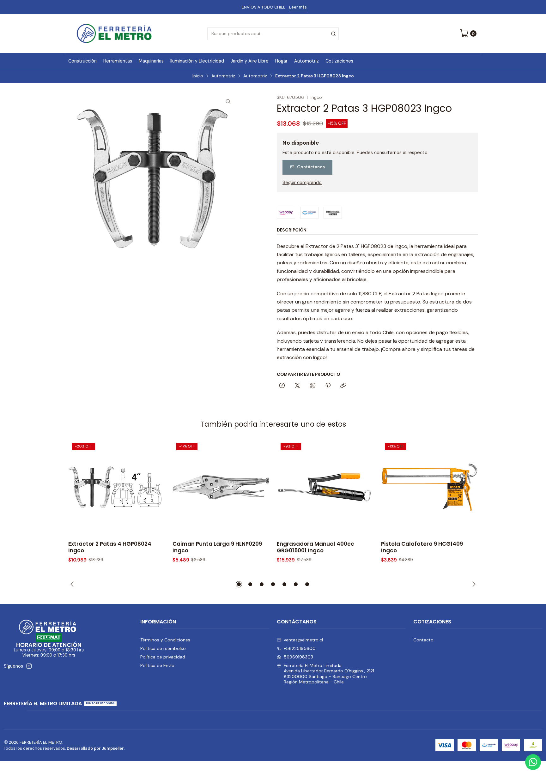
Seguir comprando (302, 182)
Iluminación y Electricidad (197, 61)
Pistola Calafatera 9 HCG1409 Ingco (422, 547)
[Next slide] (473, 584)
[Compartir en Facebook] (282, 386)
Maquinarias (151, 61)
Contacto (423, 640)
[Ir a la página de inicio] (114, 33)
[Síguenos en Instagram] (29, 666)
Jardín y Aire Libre (250, 61)
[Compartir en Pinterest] (328, 386)
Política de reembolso (163, 648)
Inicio (197, 76)
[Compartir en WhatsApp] (312, 386)
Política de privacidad (162, 657)
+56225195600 (300, 648)
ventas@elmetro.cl (303, 640)
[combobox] (273, 33)
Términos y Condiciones (165, 640)
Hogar (281, 61)
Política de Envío (157, 665)
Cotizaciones (339, 61)
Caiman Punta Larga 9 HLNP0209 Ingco (217, 547)
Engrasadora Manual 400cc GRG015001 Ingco (315, 547)
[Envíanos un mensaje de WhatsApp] (533, 762)
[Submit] (333, 33)
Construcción (82, 61)
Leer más (298, 7)
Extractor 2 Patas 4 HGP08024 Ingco (109, 547)
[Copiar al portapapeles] (343, 386)
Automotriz (306, 61)
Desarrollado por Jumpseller (95, 748)
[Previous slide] (73, 584)
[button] (239, 584)
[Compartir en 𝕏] (297, 386)
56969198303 (298, 657)
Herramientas (117, 61)
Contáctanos (311, 166)
